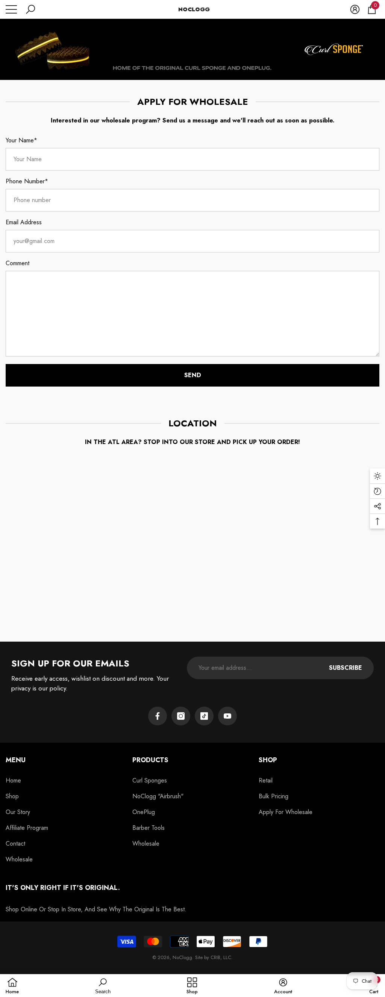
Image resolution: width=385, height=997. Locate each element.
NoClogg (182, 957)
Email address (24, 222)
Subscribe (345, 667)
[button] (30, 9)
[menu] (11, 9)
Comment (17, 263)
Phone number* (27, 181)
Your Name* (21, 140)
